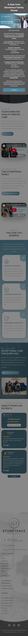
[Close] (26, 2)
